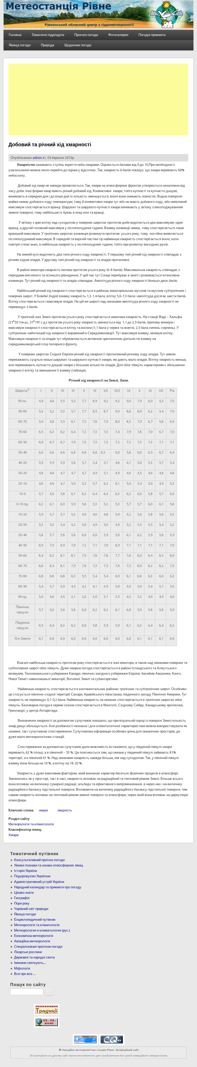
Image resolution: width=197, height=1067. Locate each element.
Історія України (25, 871)
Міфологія (22, 968)
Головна (15, 35)
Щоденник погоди (77, 45)
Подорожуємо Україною (32, 876)
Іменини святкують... (30, 963)
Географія (21, 898)
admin (37, 158)
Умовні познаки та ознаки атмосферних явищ (48, 865)
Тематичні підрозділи (48, 35)
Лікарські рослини (28, 952)
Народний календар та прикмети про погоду (47, 887)
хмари (43, 810)
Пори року (21, 903)
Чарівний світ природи (31, 909)
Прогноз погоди (86, 35)
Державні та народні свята (34, 957)
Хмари (13, 835)
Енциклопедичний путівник (34, 919)
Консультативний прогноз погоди (39, 860)
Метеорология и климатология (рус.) (42, 930)
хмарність (64, 810)
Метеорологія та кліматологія (31, 824)
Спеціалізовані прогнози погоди (38, 946)
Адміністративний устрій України (39, 882)
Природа (47, 45)
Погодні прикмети (152, 35)
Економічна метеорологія (33, 936)
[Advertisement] (98, 99)
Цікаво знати (24, 892)
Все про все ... (24, 974)
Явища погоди (20, 45)
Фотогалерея (118, 35)
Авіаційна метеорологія (32, 941)
